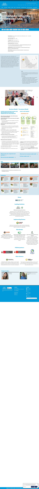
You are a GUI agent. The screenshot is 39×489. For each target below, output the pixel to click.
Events (15, 7)
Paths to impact (18, 7)
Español (33, 0)
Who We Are (5, 7)
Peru (21, 29)
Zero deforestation (27, 29)
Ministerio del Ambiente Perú (17, 47)
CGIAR (3, 290)
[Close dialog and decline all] (37, 483)
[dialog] (30, 485)
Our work (9, 7)
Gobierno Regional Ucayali (14, 48)
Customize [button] (25, 486)
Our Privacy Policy (16, 294)
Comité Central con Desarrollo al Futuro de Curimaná (15, 45)
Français (36, 0)
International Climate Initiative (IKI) (14, 41)
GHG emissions (11, 29)
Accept (36, 486)
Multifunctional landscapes (15, 29)
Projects (5, 12)
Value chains (24, 29)
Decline (32, 486)
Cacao (4, 29)
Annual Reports (35, 7)
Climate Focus (16, 43)
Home (2, 7)
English (30, 0)
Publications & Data (23, 7)
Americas (2, 29)
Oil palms (19, 29)
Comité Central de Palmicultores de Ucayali (25, 44)
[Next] (37, 97)
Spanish (29, 288)
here (3, 148)
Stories (12, 7)
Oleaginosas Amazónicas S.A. (15, 44)
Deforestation (8, 29)
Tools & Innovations (29, 7)
